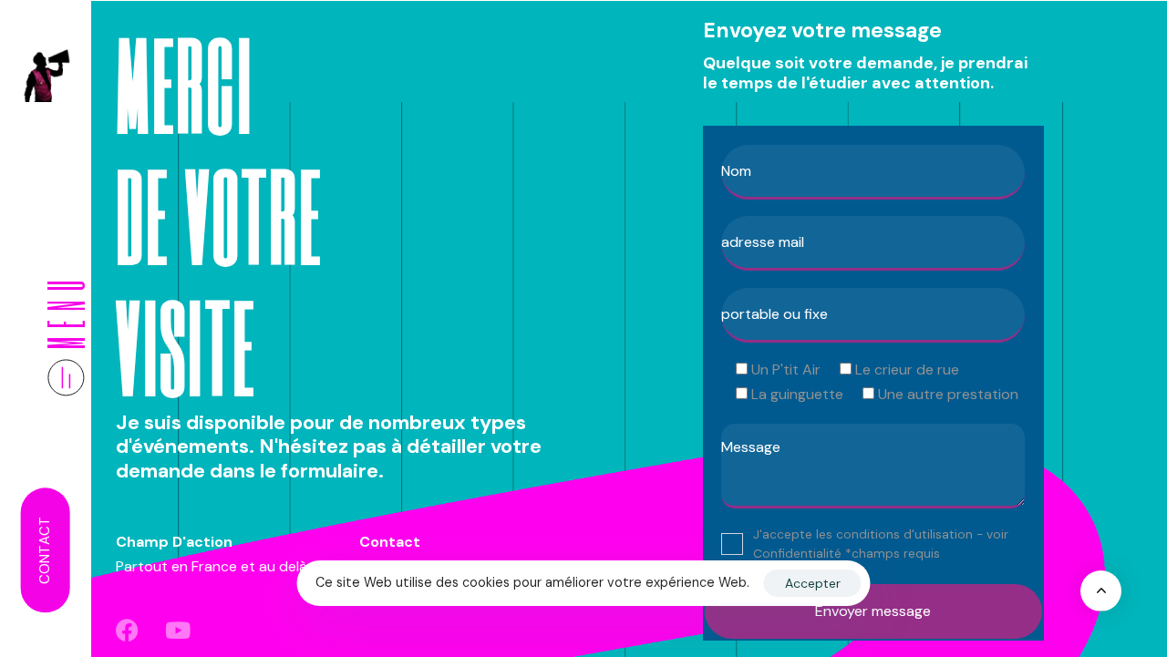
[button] (66, 334)
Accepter (813, 583)
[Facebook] (127, 630)
